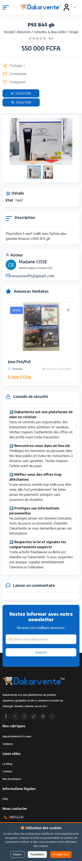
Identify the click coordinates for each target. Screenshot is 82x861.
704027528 (22, 93)
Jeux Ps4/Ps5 (19, 361)
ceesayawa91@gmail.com (32, 275)
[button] (72, 141)
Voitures (8, 743)
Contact (7, 771)
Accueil (9, 32)
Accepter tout (61, 854)
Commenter (18, 74)
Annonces (24, 32)
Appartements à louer (17, 736)
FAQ (5, 798)
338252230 (16, 817)
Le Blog (7, 763)
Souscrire (41, 652)
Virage (73, 32)
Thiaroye (17, 368)
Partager (16, 66)
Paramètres (37, 854)
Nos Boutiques (12, 778)
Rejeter (17, 854)
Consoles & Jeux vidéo (50, 32)
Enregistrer (18, 82)
